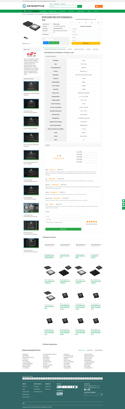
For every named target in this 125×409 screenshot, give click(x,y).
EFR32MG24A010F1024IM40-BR (80, 307)
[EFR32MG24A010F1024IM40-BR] (80, 295)
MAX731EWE (87, 366)
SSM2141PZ (66, 354)
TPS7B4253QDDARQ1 (89, 361)
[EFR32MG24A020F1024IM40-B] (96, 321)
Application (56, 3)
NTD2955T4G (46, 360)
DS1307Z (45, 363)
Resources (47, 389)
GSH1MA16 (45, 355)
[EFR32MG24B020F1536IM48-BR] (65, 321)
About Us (24, 386)
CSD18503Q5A (88, 358)
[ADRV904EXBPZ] (65, 245)
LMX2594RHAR (88, 360)
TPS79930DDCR (88, 363)
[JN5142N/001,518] (49, 296)
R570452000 (46, 358)
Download (62, 3)
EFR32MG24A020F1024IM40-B (96, 332)
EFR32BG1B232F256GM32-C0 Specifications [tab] (55, 49)
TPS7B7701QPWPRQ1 (69, 361)
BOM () (100, 6)
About (89, 11)
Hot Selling (43, 11)
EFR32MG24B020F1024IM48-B (80, 332)
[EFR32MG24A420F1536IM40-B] (96, 295)
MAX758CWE (87, 365)
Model (51, 3)
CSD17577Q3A (67, 360)
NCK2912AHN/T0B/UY (96, 282)
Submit (86, 43)
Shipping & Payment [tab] (79, 49)
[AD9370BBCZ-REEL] (80, 245)
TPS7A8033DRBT (47, 361)
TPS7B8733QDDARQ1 (27, 363)
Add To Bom (54, 42)
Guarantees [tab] (95, 49)
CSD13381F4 (67, 365)
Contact (96, 11)
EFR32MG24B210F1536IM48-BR (65, 307)
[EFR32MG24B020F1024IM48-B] (80, 321)
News (23, 389)
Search (79, 6)
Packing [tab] (88, 49)
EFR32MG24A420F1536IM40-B (96, 307)
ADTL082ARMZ (67, 366)
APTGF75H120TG (88, 357)
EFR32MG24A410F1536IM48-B (49, 332)
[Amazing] (96, 222)
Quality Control (80, 11)
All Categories (29, 11)
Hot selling (36, 386)
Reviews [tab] (70, 49)
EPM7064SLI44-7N (68, 357)
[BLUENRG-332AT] (96, 245)
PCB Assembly (25, 394)
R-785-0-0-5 (25, 358)
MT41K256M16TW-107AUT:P (50, 354)
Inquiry (46, 42)
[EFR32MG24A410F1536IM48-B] (49, 321)
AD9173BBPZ (25, 355)
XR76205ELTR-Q (26, 366)
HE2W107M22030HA (89, 355)
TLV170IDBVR (25, 368)
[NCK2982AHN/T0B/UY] (65, 270)
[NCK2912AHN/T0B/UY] (96, 270)
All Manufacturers (38, 391)
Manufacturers (52, 11)
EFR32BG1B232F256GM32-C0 (60, 31)
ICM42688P (25, 354)
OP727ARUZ (46, 368)
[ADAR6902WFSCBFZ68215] (49, 245)
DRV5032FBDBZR (26, 365)
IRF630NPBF (67, 363)
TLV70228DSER (26, 361)
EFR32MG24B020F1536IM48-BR (65, 332)
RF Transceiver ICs (39, 14)
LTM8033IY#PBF (88, 354)
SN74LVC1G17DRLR (47, 365)
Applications (62, 11)
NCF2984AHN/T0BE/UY (49, 282)
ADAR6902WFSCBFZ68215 (49, 257)
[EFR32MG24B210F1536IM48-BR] (65, 295)
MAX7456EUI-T (46, 357)
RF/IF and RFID (30, 14)
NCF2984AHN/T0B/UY (80, 282)
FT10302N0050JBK (68, 355)
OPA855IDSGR (67, 368)
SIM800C (66, 358)
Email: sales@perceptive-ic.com (91, 385)
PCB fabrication (26, 397)
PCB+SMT (71, 11)
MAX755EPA (25, 360)
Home (23, 14)
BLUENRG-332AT (94, 257)
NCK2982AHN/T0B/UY (65, 282)
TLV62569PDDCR (88, 368)
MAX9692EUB (46, 366)
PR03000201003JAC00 (28, 357)
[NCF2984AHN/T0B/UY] (80, 270)
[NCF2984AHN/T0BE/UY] (49, 270)
